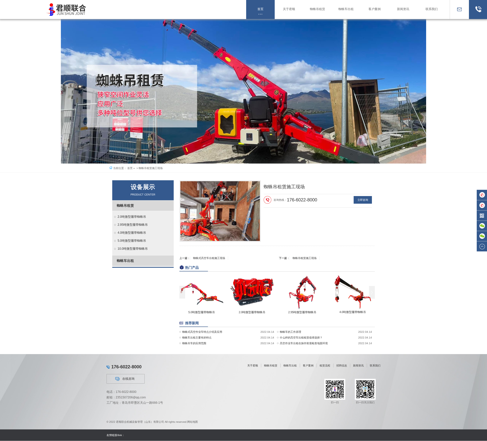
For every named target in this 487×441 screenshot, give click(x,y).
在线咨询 (128, 378)
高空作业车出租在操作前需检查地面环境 (304, 343)
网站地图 (192, 421)
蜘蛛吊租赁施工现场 (305, 258)
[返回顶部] (482, 246)
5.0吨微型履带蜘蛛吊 (132, 240)
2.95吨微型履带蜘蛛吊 (133, 224)
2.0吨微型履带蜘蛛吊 (132, 216)
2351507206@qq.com (131, 397)
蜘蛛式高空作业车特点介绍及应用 (202, 331)
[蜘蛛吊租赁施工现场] (220, 211)
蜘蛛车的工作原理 (290, 331)
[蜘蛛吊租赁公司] (67, 9)
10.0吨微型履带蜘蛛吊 (133, 248)
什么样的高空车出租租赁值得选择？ (301, 337)
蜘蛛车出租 (125, 261)
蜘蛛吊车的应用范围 (194, 343)
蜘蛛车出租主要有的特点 (197, 337)
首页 (130, 168)
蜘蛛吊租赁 (125, 205)
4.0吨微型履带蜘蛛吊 (132, 232)
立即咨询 (362, 199)
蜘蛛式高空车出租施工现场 (209, 258)
